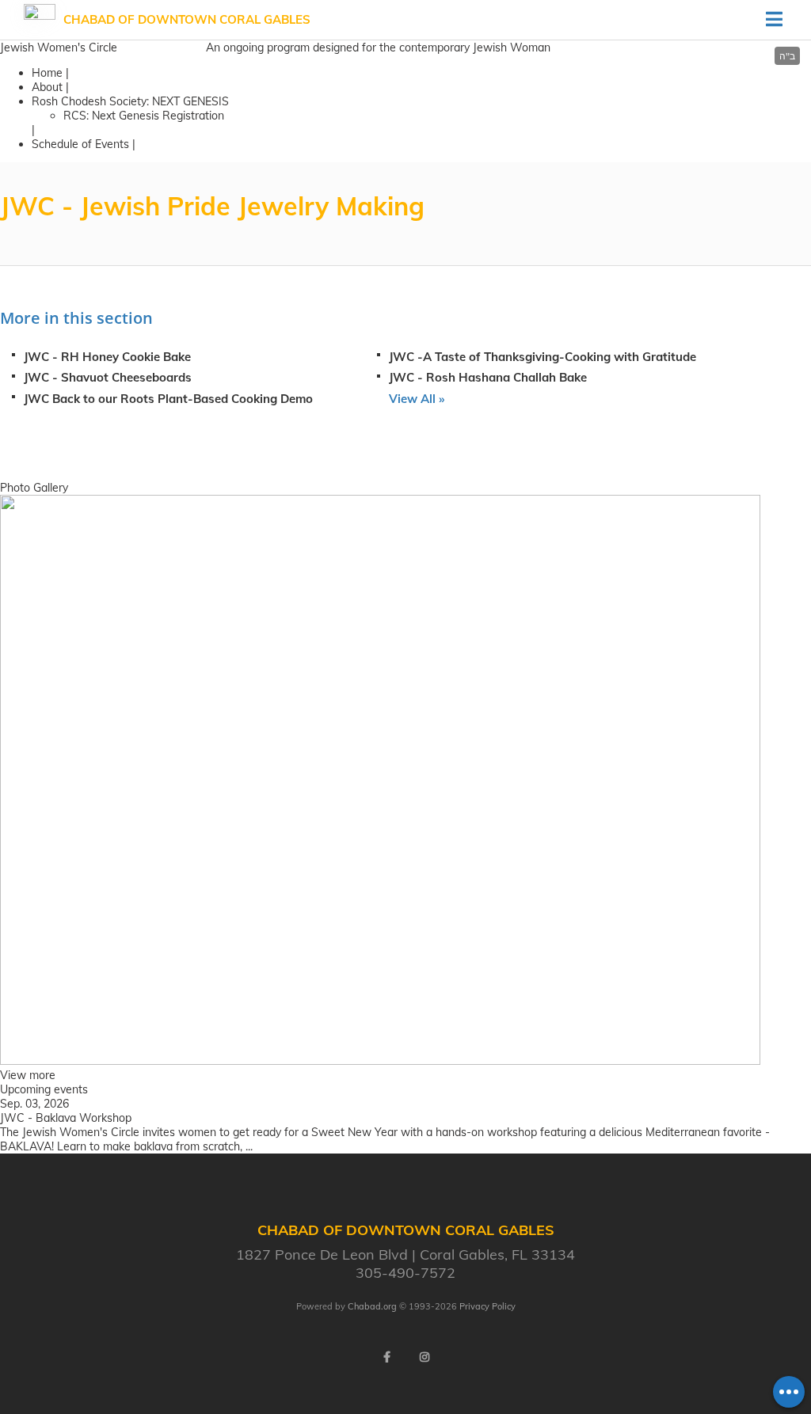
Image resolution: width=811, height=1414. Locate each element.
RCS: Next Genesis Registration (143, 115)
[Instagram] (424, 1357)
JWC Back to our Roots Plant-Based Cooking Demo (168, 398)
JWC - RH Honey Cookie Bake (107, 356)
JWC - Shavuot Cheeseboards (108, 377)
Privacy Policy (487, 1306)
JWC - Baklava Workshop (65, 1118)
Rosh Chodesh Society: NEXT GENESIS (130, 101)
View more (27, 1075)
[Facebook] (386, 1357)
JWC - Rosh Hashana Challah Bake (488, 377)
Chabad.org (372, 1306)
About (47, 87)
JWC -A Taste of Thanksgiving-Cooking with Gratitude (542, 356)
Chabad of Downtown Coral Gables (186, 19)
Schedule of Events (80, 144)
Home (47, 73)
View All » (416, 398)
